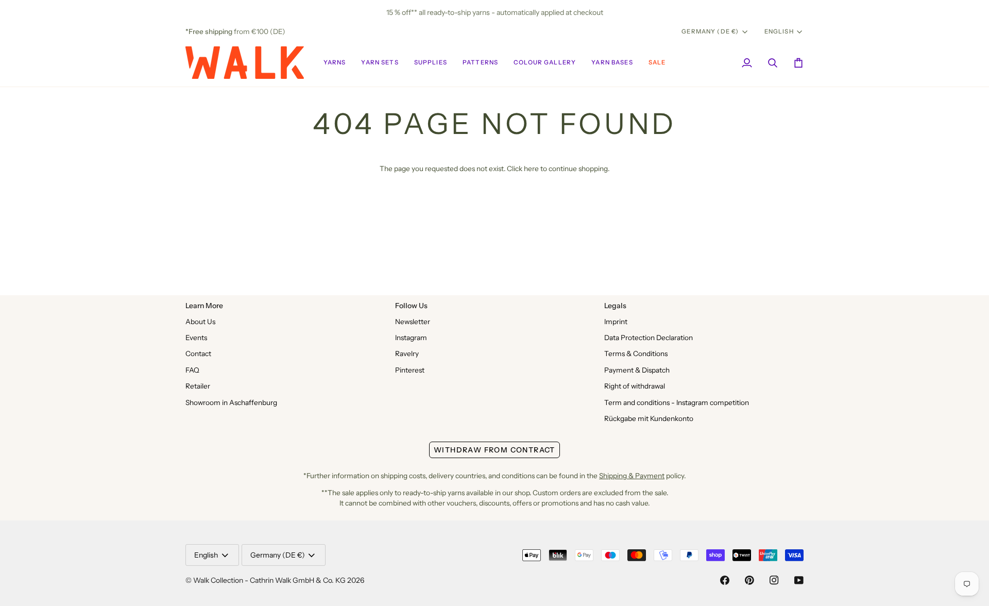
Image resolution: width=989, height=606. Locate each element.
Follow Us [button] (411, 305)
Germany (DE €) (710, 31)
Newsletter (412, 321)
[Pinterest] (749, 580)
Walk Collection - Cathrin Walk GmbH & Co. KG (269, 580)
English (779, 31)
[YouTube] (799, 580)
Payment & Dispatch (637, 370)
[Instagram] (774, 580)
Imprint (615, 321)
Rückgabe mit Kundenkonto (648, 418)
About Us (200, 321)
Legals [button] (615, 305)
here (531, 168)
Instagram (411, 337)
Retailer (197, 386)
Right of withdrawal (634, 386)
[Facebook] (724, 580)
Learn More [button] (204, 305)
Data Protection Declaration (648, 337)
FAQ (192, 370)
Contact (198, 353)
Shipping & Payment (631, 476)
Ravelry (407, 353)
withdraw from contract (494, 449)
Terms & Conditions (636, 353)
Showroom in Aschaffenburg (231, 402)
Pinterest (409, 370)
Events (196, 337)
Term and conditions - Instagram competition (676, 402)
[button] (335, 63)
